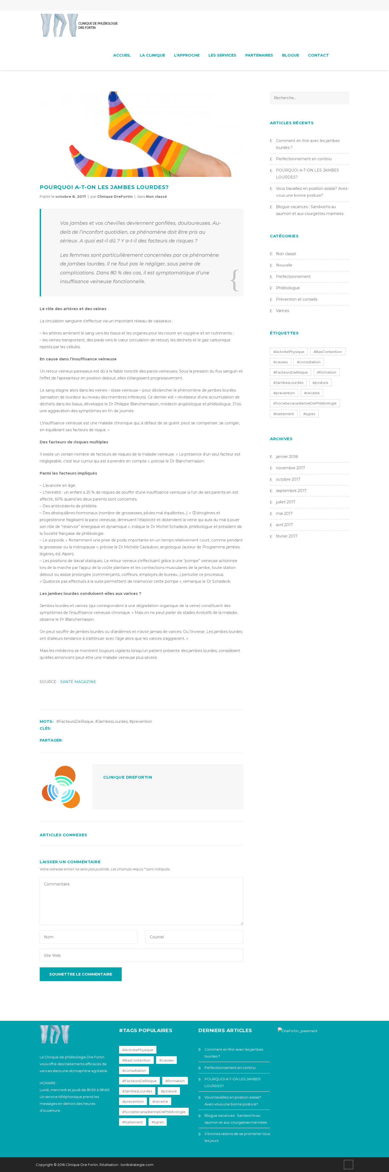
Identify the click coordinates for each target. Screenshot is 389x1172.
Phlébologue (288, 288)
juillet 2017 (285, 502)
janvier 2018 (287, 456)
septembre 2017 (291, 490)
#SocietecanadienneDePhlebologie (305, 403)
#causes (280, 362)
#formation (326, 372)
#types (309, 414)
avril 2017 (284, 524)
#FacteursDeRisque (74, 721)
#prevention (140, 721)
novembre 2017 (290, 468)
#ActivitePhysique (288, 352)
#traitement (283, 414)
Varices (282, 310)
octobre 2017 (288, 479)
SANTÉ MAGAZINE (78, 681)
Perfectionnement (293, 276)
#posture (320, 382)
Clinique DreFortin (115, 196)
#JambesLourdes (111, 721)
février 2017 (286, 536)
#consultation (308, 362)
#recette (312, 393)
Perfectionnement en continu (304, 159)
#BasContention (328, 352)
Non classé (156, 196)
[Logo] (79, 25)
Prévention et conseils (296, 299)
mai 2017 (284, 513)
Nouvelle (284, 265)
